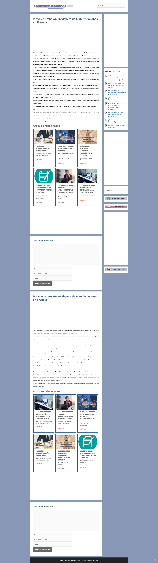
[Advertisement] (66, 38)
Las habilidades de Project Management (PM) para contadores (116, 114)
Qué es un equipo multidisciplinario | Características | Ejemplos (116, 78)
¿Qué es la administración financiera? (42, 149)
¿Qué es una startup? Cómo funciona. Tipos (116, 121)
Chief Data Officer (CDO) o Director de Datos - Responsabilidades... (66, 151)
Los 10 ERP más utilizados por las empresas (117, 126)
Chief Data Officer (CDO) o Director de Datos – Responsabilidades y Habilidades (116, 106)
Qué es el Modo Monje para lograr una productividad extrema (86, 151)
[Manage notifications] (154, 560)
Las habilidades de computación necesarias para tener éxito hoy (117, 92)
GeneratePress (93, 560)
